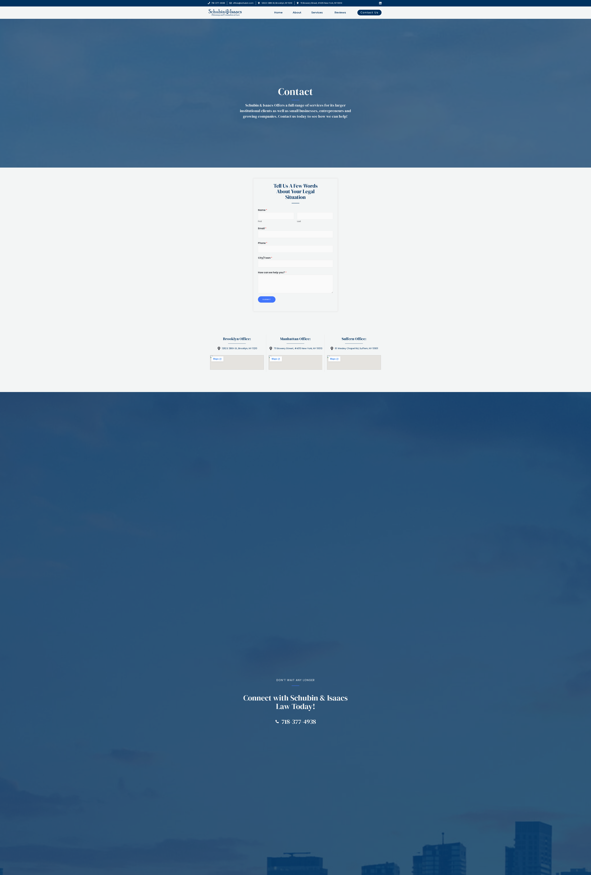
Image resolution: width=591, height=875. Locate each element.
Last (299, 221)
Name (262, 210)
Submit (267, 299)
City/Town (265, 257)
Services (317, 12)
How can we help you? (272, 272)
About (297, 12)
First (260, 221)
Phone (262, 243)
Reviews (340, 12)
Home (278, 12)
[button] (369, 12)
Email (262, 228)
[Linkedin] (380, 3)
